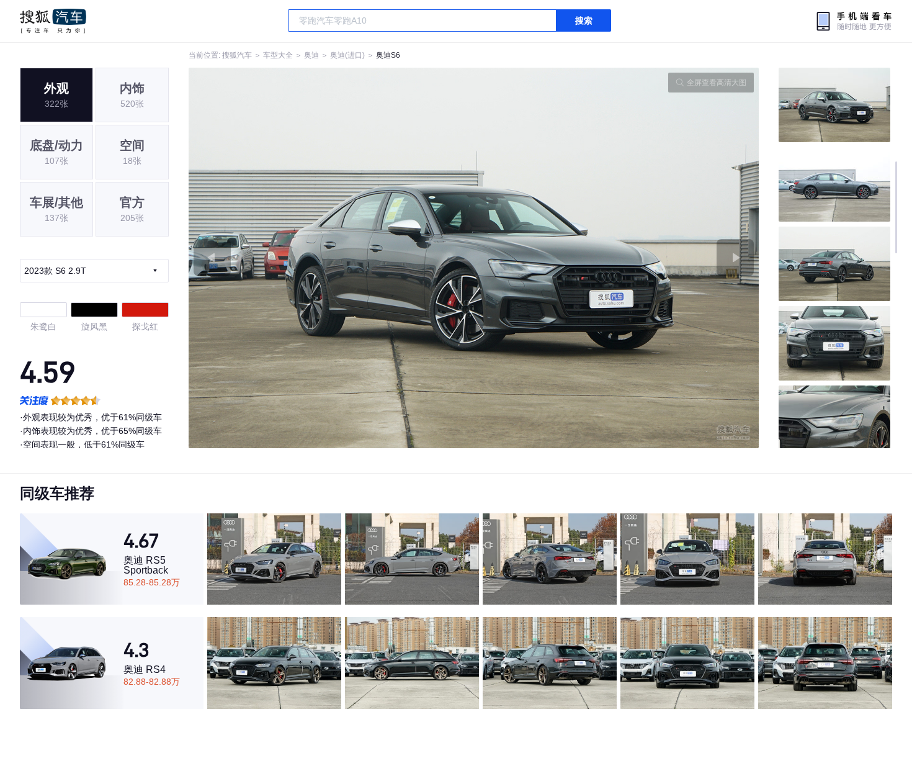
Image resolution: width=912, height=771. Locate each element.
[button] (331, 258)
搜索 (583, 20)
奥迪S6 (388, 55)
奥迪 (311, 55)
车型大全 (278, 55)
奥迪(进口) (347, 55)
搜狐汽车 (53, 21)
